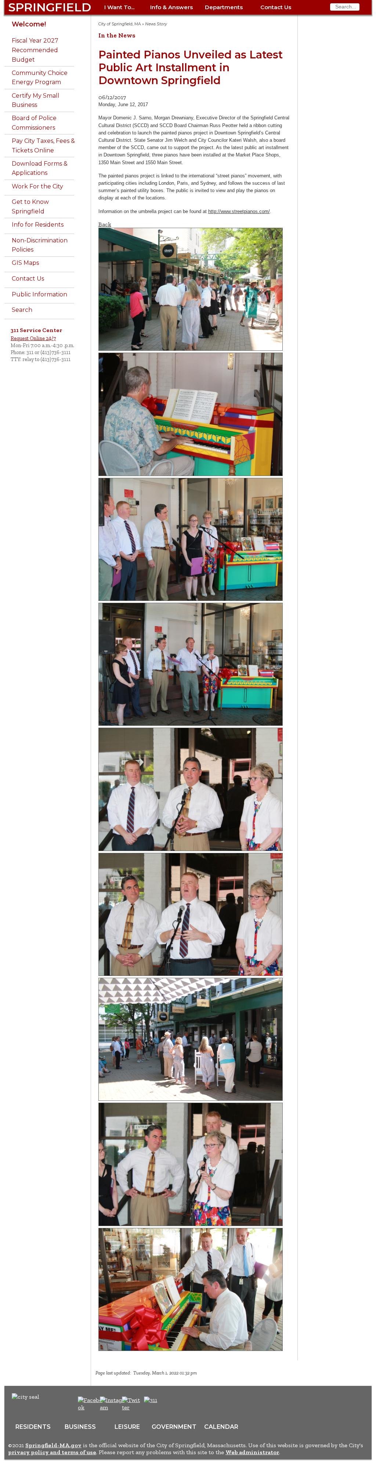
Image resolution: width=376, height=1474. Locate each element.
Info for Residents (38, 224)
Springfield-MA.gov (53, 1445)
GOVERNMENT (174, 1426)
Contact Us (275, 7)
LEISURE (127, 1426)
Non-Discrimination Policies (40, 245)
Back (104, 224)
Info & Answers (171, 7)
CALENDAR (221, 1426)
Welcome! (29, 24)
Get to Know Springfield (30, 206)
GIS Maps (25, 262)
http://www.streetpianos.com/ (239, 211)
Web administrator (252, 1452)
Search (22, 309)
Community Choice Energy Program (40, 77)
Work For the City (37, 186)
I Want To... (119, 7)
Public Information (39, 294)
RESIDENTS (33, 1426)
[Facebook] (90, 1407)
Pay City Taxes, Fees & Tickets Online (43, 145)
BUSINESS (80, 1426)
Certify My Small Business (35, 100)
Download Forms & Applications (40, 168)
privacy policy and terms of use (52, 1452)
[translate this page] (173, 1403)
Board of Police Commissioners (34, 123)
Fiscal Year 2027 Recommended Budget (35, 50)
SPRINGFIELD (49, 7)
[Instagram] (113, 1407)
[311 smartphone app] (150, 1399)
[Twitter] (132, 1407)
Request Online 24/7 (33, 338)
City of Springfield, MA (119, 24)
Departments (224, 7)
